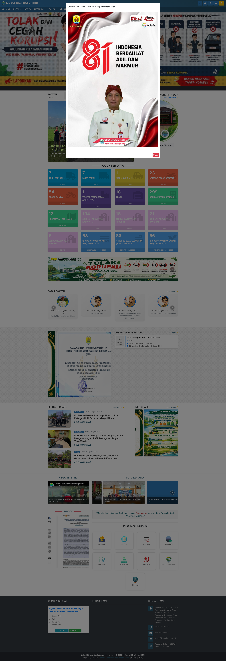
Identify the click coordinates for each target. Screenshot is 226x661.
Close (155, 155)
